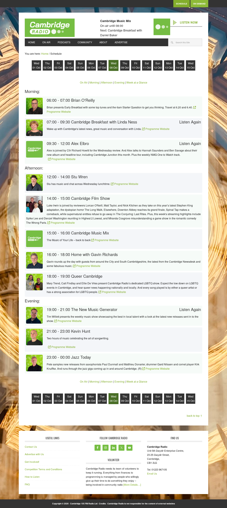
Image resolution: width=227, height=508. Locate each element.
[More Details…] (132, 484)
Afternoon (107, 82)
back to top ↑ (194, 416)
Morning (94, 82)
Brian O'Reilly (83, 100)
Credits (102, 503)
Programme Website (157, 129)
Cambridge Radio (50, 28)
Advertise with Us (34, 454)
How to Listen (32, 476)
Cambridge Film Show (90, 198)
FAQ (27, 484)
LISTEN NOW (189, 23)
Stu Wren (79, 176)
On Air (83, 82)
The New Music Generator (94, 309)
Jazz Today (81, 357)
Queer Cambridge (86, 276)
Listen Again (190, 121)
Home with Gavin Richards (94, 254)
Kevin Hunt (80, 331)
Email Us (152, 473)
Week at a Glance (136, 82)
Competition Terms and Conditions (43, 469)
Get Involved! (32, 461)
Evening (119, 82)
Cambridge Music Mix (90, 233)
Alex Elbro (80, 143)
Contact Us (31, 446)
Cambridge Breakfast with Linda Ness (104, 122)
